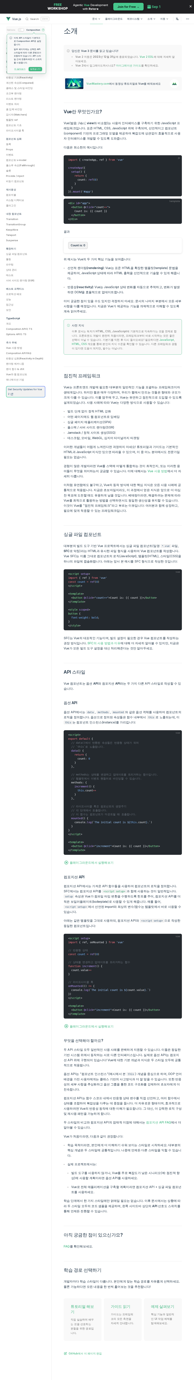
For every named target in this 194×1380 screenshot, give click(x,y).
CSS (84, 344)
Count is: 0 (78, 245)
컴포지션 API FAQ (158, 1122)
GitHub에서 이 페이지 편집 (85, 1353)
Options (11, 30)
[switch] (21, 30)
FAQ (67, 1246)
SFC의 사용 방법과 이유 (104, 643)
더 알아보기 (19, 69)
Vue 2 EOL (147, 56)
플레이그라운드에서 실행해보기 (91, 862)
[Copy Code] (177, 160)
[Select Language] (177, 19)
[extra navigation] (187, 19)
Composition (33, 30)
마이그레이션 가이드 (128, 65)
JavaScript (166, 339)
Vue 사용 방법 (157, 471)
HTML (76, 344)
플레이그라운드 (114, 18)
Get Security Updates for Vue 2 (25, 391)
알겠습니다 (35, 69)
